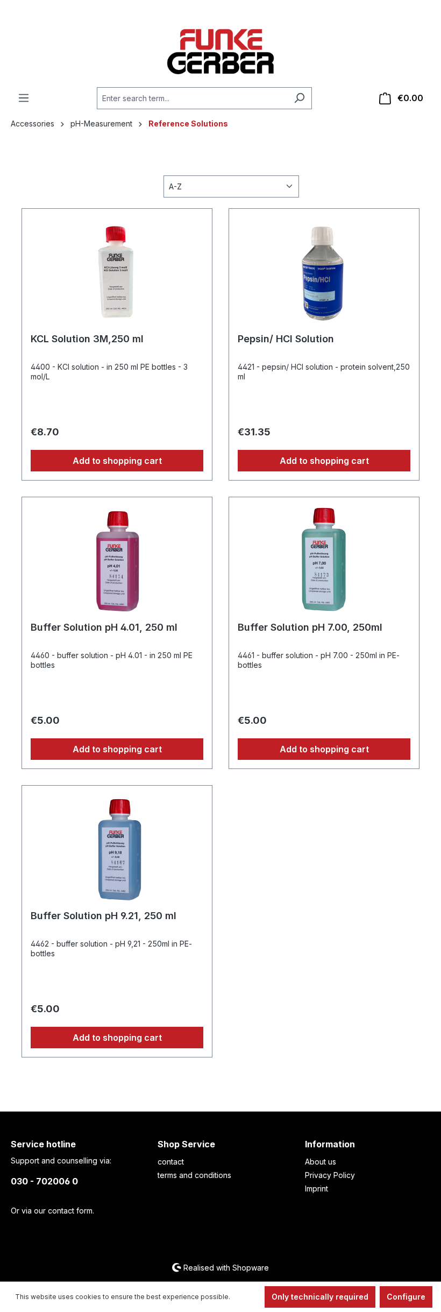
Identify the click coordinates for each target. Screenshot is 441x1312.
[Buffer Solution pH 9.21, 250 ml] (117, 848)
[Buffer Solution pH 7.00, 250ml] (324, 559)
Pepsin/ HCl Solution (286, 338)
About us (320, 1161)
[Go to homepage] (220, 51)
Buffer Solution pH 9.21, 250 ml (103, 915)
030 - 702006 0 (44, 1181)
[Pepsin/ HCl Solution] (324, 271)
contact (171, 1161)
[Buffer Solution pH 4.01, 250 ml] (117, 559)
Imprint (316, 1188)
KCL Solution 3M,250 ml (87, 338)
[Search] (299, 98)
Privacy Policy (330, 1175)
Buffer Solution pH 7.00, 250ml (310, 627)
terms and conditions (194, 1175)
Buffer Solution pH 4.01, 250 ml (104, 627)
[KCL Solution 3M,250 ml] (117, 271)
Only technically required (320, 1296)
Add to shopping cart (117, 460)
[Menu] (24, 98)
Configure (406, 1296)
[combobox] (192, 98)
